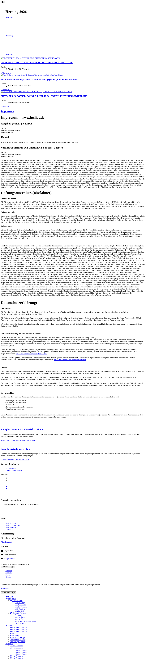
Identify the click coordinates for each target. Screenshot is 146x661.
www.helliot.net (11, 523)
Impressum (7, 111)
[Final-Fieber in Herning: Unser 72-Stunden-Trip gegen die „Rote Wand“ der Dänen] (73, 75)
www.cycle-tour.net (12, 525)
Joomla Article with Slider (16, 448)
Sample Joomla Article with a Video (22, 429)
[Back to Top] (3, 2)
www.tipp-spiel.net (12, 527)
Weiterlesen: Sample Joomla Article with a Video (18, 440)
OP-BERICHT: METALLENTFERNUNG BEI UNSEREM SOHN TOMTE (37, 62)
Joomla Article (10, 468)
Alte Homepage (6, 542)
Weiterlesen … (6, 73)
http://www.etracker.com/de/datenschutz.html (70, 360)
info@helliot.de (9, 559)
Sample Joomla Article (13, 470)
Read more (5, 588)
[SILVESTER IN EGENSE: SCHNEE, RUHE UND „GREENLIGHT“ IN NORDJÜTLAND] (73, 92)
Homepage (9, 17)
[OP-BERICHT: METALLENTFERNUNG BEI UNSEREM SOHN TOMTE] (73, 58)
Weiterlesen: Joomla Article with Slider (15, 460)
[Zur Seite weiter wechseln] (6, 486)
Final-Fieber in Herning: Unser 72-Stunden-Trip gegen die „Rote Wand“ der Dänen (40, 79)
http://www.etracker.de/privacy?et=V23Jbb (31, 354)
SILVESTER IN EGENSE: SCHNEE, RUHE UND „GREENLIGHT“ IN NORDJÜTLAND (44, 96)
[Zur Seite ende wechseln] (6, 488)
